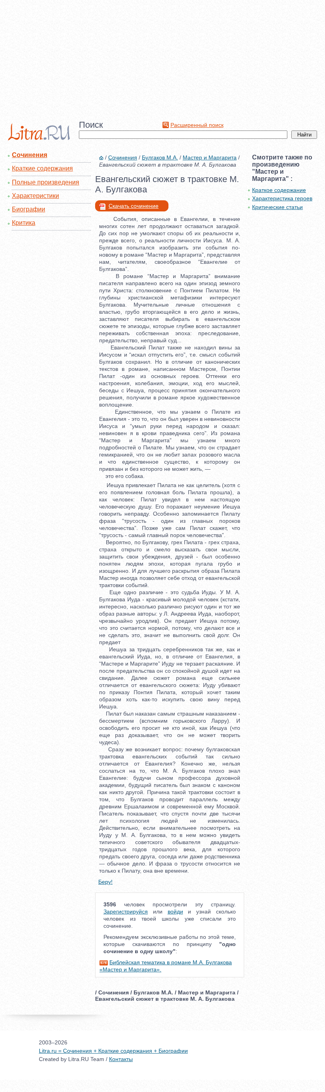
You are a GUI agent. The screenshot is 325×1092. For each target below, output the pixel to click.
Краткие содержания (42, 168)
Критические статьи (277, 207)
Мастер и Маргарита (210, 157)
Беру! (105, 882)
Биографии (28, 209)
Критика (23, 222)
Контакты (121, 1059)
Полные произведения (45, 182)
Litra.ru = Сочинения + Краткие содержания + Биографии (113, 1051)
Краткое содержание (279, 190)
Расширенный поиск (197, 125)
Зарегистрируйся (125, 911)
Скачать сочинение (134, 206)
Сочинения (29, 155)
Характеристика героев (282, 198)
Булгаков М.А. (160, 157)
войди (175, 911)
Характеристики (35, 195)
